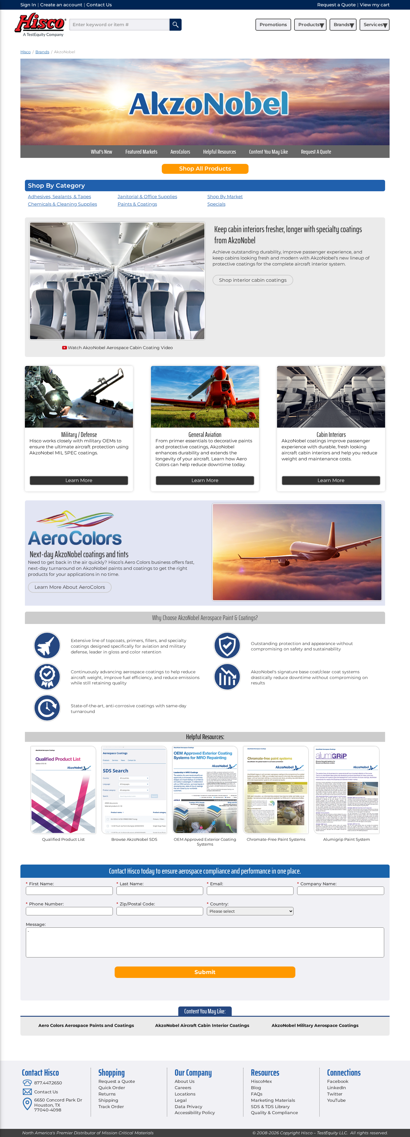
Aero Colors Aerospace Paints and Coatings (86, 1025)
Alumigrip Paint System (346, 839)
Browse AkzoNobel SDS (134, 839)
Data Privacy (188, 1106)
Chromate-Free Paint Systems (276, 839)
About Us (184, 1081)
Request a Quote (116, 1081)
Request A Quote (316, 151)
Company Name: (316, 884)
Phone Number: (45, 904)
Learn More (78, 480)
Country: (217, 904)
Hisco (25, 52)
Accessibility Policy (195, 1112)
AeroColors (180, 151)
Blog (256, 1087)
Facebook (337, 1081)
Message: (36, 924)
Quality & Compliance (274, 1112)
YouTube (336, 1100)
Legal (180, 1100)
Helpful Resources (219, 151)
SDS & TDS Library (270, 1106)
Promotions (273, 24)
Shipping (108, 1100)
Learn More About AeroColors (70, 587)
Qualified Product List (63, 839)
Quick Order (111, 1087)
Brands (42, 52)
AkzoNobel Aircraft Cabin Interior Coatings (202, 1025)
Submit (205, 972)
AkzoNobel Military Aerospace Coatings (315, 1025)
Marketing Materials (273, 1100)
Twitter (334, 1094)
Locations (185, 1094)
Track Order (111, 1106)
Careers (183, 1087)
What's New (101, 151)
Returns (107, 1094)
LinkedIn (336, 1087)
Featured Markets (141, 151)
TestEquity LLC (332, 1132)
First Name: (40, 884)
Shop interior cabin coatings (253, 280)
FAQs (256, 1094)
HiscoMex (261, 1081)
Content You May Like (268, 151)
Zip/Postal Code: (135, 904)
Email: (215, 884)
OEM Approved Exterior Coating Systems (205, 842)
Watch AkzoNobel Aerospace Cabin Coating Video (120, 347)
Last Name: (129, 884)
